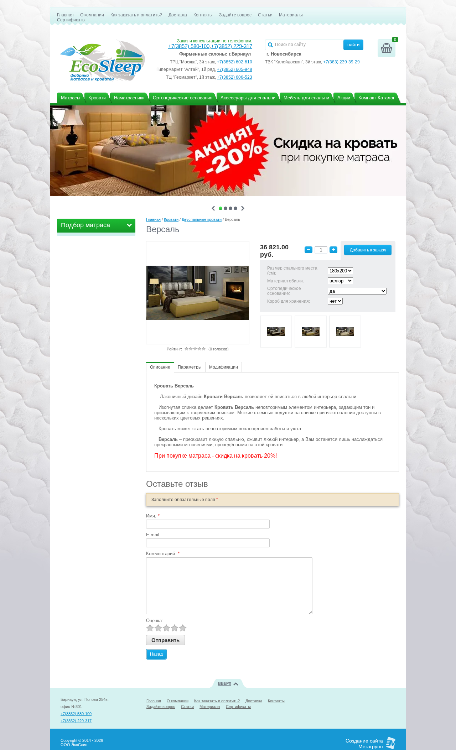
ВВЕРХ (224, 683)
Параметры (190, 367)
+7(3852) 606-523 (234, 77)
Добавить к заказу (368, 250)
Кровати (171, 219)
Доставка (178, 14)
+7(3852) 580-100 (188, 46)
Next (242, 208)
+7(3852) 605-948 (234, 69)
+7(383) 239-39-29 (341, 61)
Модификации (223, 367)
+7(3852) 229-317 (231, 46)
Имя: (153, 516)
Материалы (291, 14)
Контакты (203, 14)
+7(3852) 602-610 (234, 61)
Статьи (265, 14)
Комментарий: (163, 553)
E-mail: (153, 534)
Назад (156, 654)
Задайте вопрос (235, 14)
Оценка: (154, 620)
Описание (160, 367)
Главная (65, 14)
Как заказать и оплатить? (136, 14)
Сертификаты (71, 19)
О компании (92, 14)
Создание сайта (364, 741)
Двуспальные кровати (202, 219)
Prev (213, 208)
